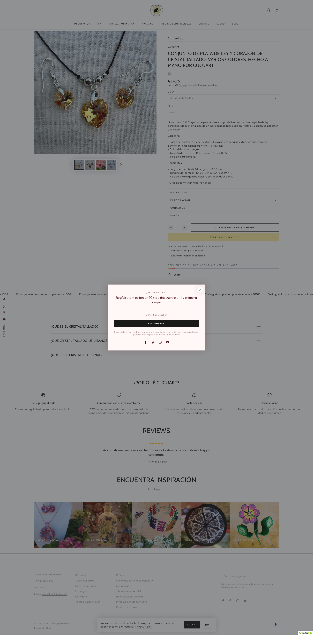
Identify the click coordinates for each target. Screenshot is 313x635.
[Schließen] (200, 289)
